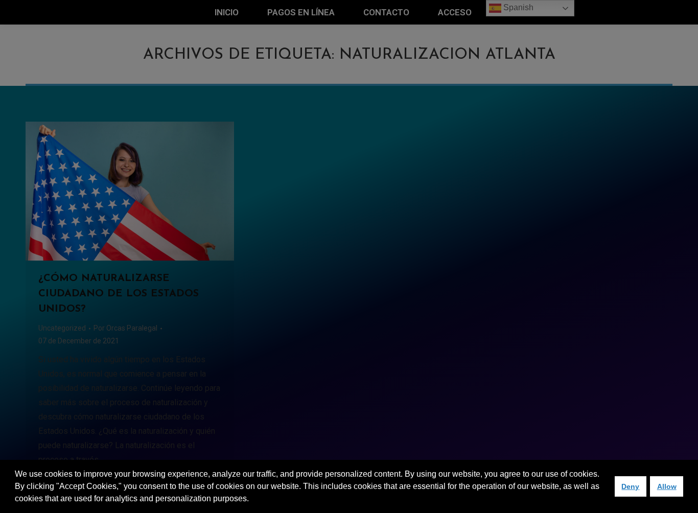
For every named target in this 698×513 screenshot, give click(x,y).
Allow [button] (667, 486)
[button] (252, 499)
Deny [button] (630, 486)
